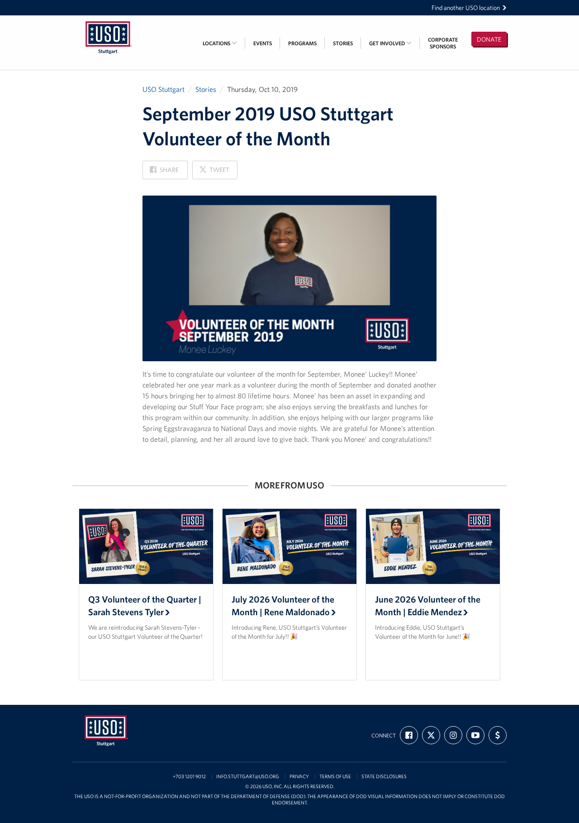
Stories (343, 43)
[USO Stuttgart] (108, 21)
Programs (302, 43)
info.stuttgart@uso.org (247, 777)
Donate (489, 39)
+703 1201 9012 (189, 777)
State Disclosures (384, 777)
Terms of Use (335, 777)
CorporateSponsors (443, 43)
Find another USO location (466, 8)
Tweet (214, 172)
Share (164, 172)
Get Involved (387, 43)
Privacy (299, 777)
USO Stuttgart (163, 89)
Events (262, 43)
